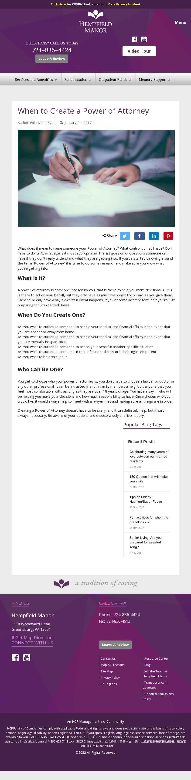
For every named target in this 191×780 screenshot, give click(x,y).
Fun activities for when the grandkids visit (149, 519)
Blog (147, 665)
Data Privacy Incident (124, 4)
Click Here (59, 4)
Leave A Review (115, 644)
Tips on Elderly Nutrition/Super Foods (146, 499)
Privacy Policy (110, 677)
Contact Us (108, 658)
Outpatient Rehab (113, 79)
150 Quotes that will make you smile (149, 479)
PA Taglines (109, 684)
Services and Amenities (34, 79)
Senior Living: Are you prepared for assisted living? (146, 542)
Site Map (107, 671)
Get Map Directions (35, 637)
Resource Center (156, 658)
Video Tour (139, 51)
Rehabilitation (75, 79)
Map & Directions (113, 665)
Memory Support (153, 79)
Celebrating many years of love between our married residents (149, 456)
